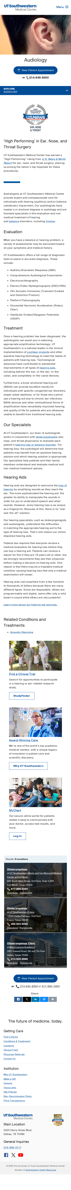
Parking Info (26, 893)
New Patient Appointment (37, 70)
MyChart (15, 810)
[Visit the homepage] (20, 7)
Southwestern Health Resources (41, 1170)
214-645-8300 (39, 77)
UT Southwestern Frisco (22, 912)
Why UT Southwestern (28, 766)
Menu (60, 7)
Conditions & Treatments (17, 1041)
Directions (12, 893)
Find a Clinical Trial (22, 674)
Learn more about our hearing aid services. (31, 605)
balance (14, 221)
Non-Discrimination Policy (18, 1096)
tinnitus (50, 221)
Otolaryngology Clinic (21, 943)
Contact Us (10, 1058)
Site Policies (10, 1091)
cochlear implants (38, 352)
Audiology (10, 90)
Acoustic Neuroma (21, 632)
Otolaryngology (17, 869)
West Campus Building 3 (22, 947)
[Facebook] (6, 1156)
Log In (17, 836)
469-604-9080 (19, 924)
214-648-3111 (12, 1147)
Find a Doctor (11, 1036)
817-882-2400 (51, 986)
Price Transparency (14, 1100)
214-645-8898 (19, 959)
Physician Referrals (14, 1054)
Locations (9, 1045)
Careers (8, 1083)
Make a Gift (10, 1079)
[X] (13, 1156)
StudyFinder (21, 696)
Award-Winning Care (23, 740)
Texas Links (10, 1087)
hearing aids (47, 368)
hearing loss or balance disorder (35, 445)
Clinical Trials (11, 1050)
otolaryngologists (46, 437)
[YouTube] (20, 1156)
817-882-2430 (19, 888)
